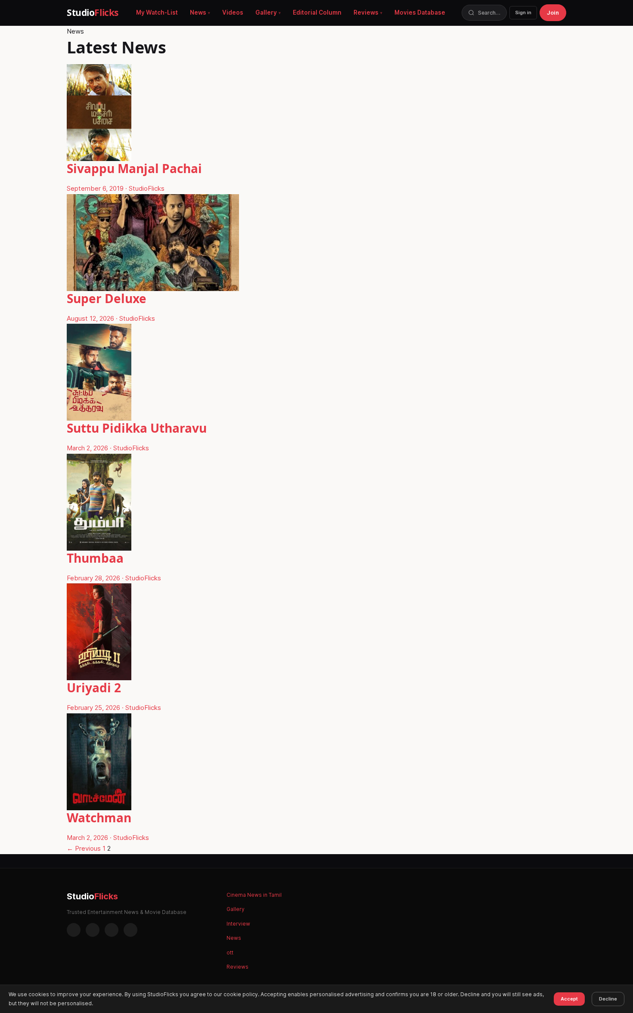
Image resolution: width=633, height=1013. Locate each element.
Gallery (266, 12)
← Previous (84, 848)
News (198, 12)
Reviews (366, 12)
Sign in (523, 12)
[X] (111, 930)
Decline (608, 999)
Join (553, 12)
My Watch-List (157, 12)
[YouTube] (130, 930)
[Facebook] (74, 930)
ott (230, 952)
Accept (569, 999)
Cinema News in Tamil (254, 895)
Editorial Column (317, 12)
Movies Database (419, 12)
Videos (232, 12)
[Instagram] (92, 930)
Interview (238, 923)
